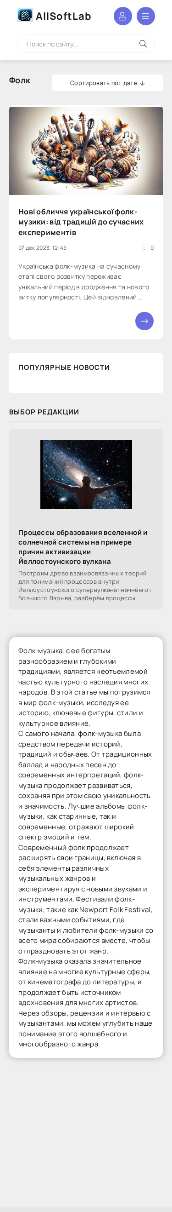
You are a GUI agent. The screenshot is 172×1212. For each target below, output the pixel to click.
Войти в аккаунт (123, 16)
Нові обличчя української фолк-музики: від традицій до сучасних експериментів (81, 222)
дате (130, 83)
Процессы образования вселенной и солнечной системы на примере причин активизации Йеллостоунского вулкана (83, 547)
